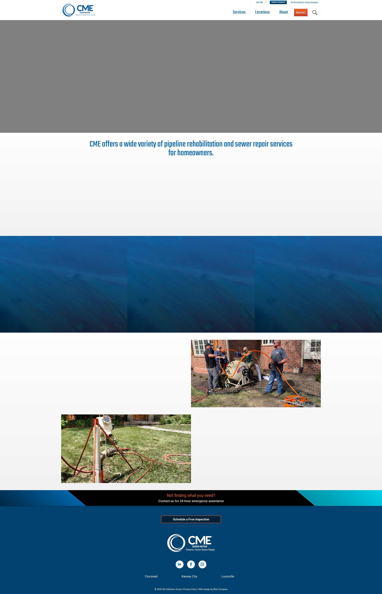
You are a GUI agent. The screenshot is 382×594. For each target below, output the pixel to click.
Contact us (171, 97)
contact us (166, 384)
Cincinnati (151, 576)
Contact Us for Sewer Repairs (256, 476)
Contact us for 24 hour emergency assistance (191, 501)
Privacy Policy (190, 589)
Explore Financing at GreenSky (126, 398)
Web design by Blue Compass (213, 589)
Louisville (227, 576)
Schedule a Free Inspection (191, 88)
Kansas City (189, 576)
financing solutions (81, 373)
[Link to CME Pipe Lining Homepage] (191, 543)
